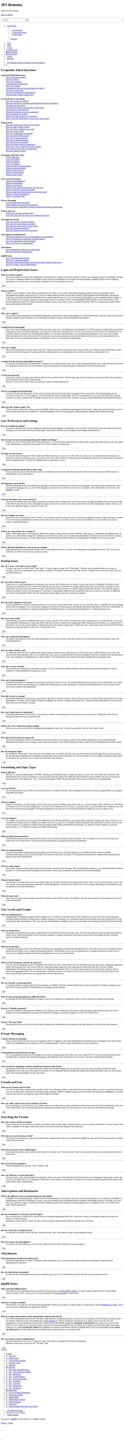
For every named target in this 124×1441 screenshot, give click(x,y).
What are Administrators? (15, 181)
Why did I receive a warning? (17, 142)
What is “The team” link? (15, 196)
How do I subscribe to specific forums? (21, 241)
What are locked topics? (15, 173)
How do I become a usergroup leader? (20, 190)
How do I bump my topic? (16, 151)
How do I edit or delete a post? (17, 127)
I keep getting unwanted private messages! (22, 205)
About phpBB (60, 1293)
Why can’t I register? (14, 82)
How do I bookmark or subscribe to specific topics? (25, 239)
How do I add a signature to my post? (20, 129)
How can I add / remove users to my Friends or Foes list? (27, 215)
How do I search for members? (17, 228)
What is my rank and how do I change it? (21, 116)
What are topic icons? (14, 175)
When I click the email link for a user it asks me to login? (27, 118)
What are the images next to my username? (22, 112)
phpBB (8, 490)
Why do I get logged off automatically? (21, 93)
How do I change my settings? (17, 101)
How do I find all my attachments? (19, 252)
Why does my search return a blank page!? (22, 226)
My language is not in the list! (17, 110)
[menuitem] (16, 30)
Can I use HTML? (13, 159)
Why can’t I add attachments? (17, 140)
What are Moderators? (14, 183)
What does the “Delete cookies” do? (19, 95)
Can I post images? (13, 164)
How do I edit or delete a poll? (17, 136)
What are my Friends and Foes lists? (19, 213)
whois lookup (49, 1321)
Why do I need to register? (16, 77)
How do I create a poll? (15, 131)
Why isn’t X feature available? (17, 260)
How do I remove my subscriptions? (20, 243)
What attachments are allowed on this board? (23, 250)
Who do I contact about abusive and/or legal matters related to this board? (34, 262)
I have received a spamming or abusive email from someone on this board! (34, 207)
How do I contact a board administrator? (21, 265)
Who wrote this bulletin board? (17, 258)
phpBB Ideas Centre (109, 1305)
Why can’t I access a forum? (16, 138)
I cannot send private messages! (18, 203)
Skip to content (6, 15)
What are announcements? (16, 168)
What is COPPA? (12, 79)
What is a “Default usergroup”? (18, 194)
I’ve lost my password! (14, 90)
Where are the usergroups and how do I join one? (24, 188)
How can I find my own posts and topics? (22, 230)
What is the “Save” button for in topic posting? (23, 147)
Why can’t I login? (13, 86)
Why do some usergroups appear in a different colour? (26, 192)
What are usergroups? (14, 185)
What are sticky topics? (14, 170)
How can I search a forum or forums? (20, 222)
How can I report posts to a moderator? (21, 144)
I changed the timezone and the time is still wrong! (25, 108)
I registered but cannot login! (17, 84)
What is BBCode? (13, 157)
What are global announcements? (18, 166)
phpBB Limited (71, 1291)
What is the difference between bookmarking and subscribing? (29, 237)
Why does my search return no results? (20, 224)
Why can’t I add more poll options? (19, 134)
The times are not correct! (15, 105)
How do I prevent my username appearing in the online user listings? (32, 103)
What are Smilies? (13, 162)
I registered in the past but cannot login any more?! (25, 88)
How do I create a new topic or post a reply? (23, 125)
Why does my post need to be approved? (21, 149)
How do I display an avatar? (16, 114)
